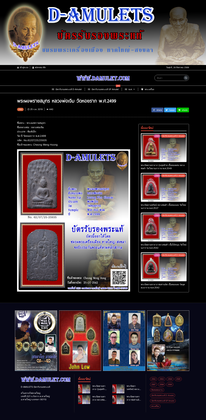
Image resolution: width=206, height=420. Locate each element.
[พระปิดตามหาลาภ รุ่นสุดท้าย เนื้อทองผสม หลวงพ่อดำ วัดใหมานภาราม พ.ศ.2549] (164, 147)
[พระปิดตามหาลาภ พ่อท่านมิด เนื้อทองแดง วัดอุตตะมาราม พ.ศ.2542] (164, 266)
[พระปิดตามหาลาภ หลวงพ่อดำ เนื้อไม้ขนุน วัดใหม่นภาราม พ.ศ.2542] (164, 227)
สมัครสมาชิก (40, 67)
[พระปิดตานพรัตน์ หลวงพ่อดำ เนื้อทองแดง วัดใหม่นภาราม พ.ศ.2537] (164, 187)
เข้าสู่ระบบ (23, 67)
